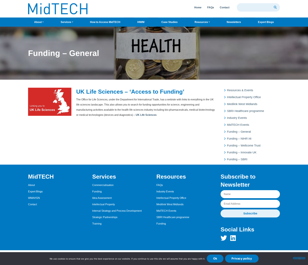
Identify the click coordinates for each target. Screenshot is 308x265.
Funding (97, 191)
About (38, 22)
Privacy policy (241, 258)
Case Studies (169, 22)
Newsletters (234, 22)
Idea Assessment (102, 198)
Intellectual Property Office (244, 97)
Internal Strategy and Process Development (117, 210)
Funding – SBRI (237, 159)
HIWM (140, 22)
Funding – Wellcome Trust (244, 145)
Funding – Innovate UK (242, 152)
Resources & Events (240, 90)
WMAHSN (34, 198)
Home (197, 7)
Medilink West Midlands (242, 104)
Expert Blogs (266, 22)
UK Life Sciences (146, 115)
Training (97, 223)
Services (66, 22)
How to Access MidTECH (105, 22)
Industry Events (237, 117)
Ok (215, 258)
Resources (201, 22)
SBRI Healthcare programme (245, 111)
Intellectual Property (103, 204)
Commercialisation (103, 185)
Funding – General (239, 131)
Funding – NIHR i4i (239, 138)
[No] (299, 258)
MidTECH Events (238, 124)
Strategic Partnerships (104, 217)
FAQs (210, 7)
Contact (224, 7)
